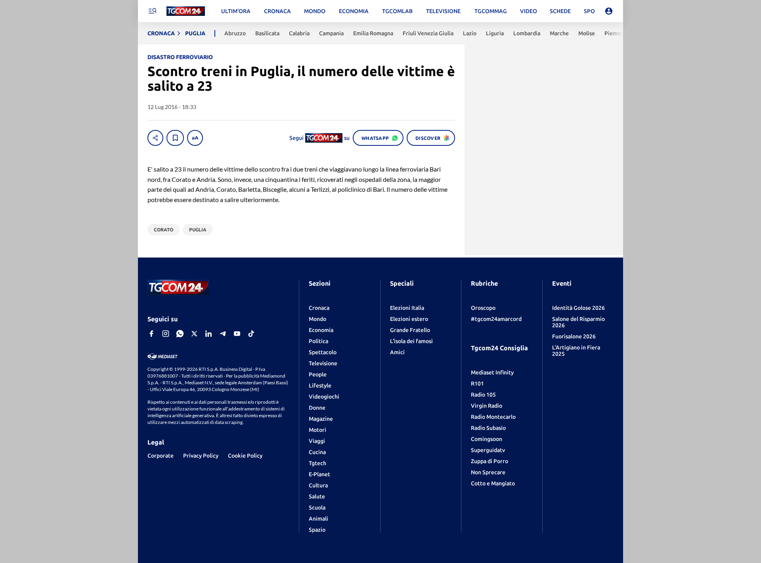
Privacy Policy (200, 455)
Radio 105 (483, 394)
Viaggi (317, 441)
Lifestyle (320, 385)
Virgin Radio (486, 406)
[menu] (152, 11)
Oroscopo (483, 308)
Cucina (317, 452)
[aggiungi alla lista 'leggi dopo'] (175, 138)
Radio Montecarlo (493, 417)
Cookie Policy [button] (245, 455)
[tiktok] (251, 334)
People (318, 374)
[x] (194, 334)
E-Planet (319, 474)
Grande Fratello (410, 330)
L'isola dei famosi (411, 341)
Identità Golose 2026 (578, 308)
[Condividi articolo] (155, 138)
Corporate (160, 455)
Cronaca (319, 308)
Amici (397, 352)
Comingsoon (486, 439)
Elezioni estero (409, 319)
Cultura (318, 485)
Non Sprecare (488, 472)
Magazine (321, 419)
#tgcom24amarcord (496, 319)
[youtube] (237, 334)
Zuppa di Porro (489, 461)
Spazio (317, 530)
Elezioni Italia (407, 308)
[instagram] (166, 334)
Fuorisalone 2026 (574, 336)
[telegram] (223, 334)
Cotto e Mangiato (493, 483)
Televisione (323, 363)
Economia (321, 330)
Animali (318, 518)
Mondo (317, 319)
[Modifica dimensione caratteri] (195, 138)
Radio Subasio (488, 428)
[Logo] (185, 11)
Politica (318, 341)
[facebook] (151, 334)
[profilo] (609, 11)
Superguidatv (488, 450)
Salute (317, 496)
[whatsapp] (180, 334)
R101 (477, 383)
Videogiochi (324, 396)
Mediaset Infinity (492, 372)
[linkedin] (208, 334)
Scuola (317, 507)
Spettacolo (323, 352)
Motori (317, 430)
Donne (317, 408)
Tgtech (317, 463)
